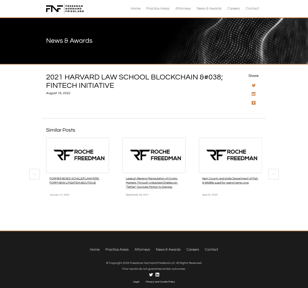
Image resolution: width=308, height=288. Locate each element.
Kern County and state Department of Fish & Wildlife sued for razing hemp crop (230, 180)
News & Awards (209, 8)
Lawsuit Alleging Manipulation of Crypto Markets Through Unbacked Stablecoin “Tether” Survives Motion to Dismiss (152, 182)
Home (135, 8)
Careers (233, 8)
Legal (136, 281)
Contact (252, 8)
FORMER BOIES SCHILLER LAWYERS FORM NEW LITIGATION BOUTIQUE (74, 180)
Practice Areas (158, 8)
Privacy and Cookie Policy (160, 281)
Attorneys (183, 8)
